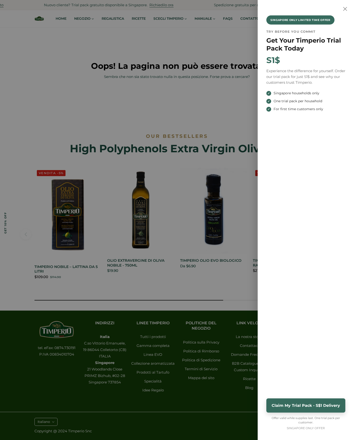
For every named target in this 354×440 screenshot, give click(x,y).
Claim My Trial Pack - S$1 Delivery (306, 405)
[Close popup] (345, 9)
